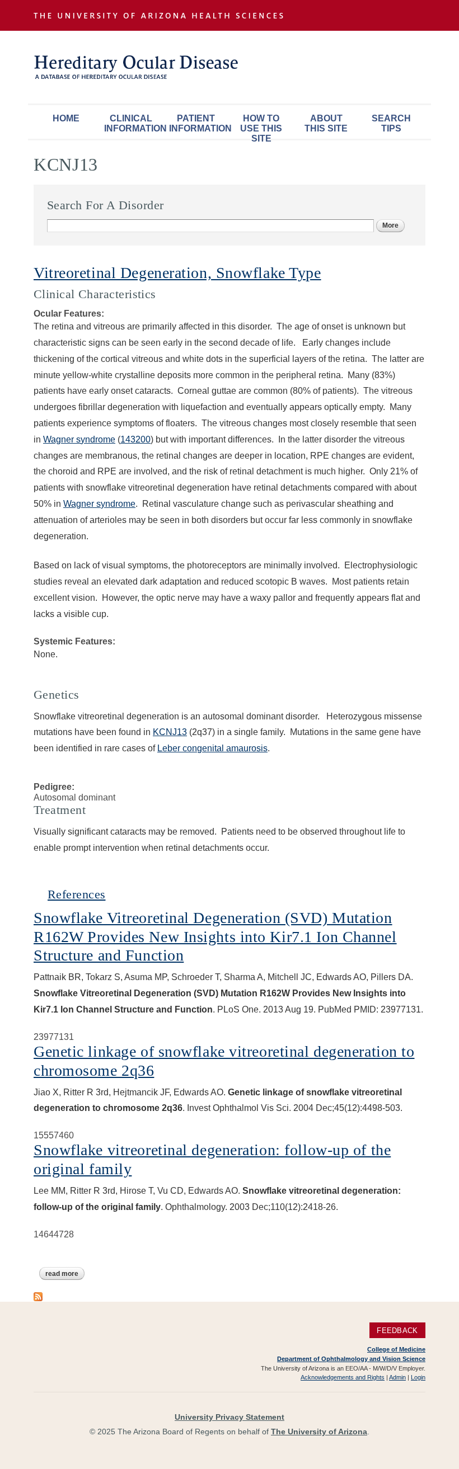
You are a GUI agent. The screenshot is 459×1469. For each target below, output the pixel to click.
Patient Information (198, 123)
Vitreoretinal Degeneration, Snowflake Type (177, 272)
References (76, 894)
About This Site (326, 123)
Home (66, 118)
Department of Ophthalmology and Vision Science (351, 1358)
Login (418, 1377)
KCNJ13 (170, 732)
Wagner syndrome (79, 439)
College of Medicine (396, 1349)
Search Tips (391, 123)
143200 (135, 439)
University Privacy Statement (229, 1417)
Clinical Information (133, 123)
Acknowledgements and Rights (343, 1377)
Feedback (397, 1330)
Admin (397, 1377)
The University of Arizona (319, 1431)
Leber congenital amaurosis (212, 748)
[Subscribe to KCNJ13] (38, 1296)
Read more (65, 1274)
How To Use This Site (261, 126)
